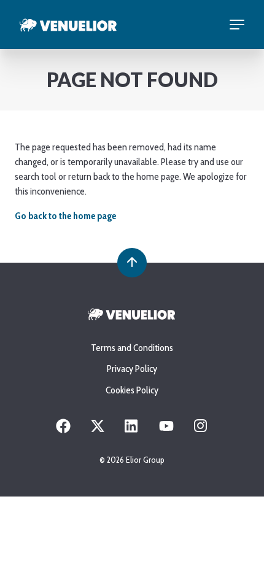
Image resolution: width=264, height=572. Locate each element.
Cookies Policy (132, 390)
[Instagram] (200, 430)
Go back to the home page (65, 216)
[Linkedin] (132, 430)
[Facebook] (63, 430)
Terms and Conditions (132, 348)
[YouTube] (166, 430)
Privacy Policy (132, 368)
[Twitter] (97, 430)
